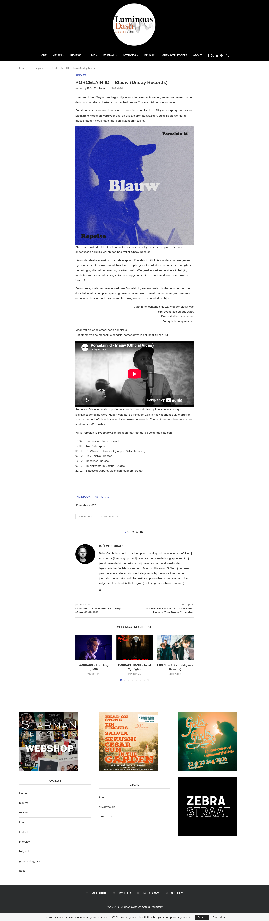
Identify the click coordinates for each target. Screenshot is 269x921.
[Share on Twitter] (136, 532)
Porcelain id (85, 516)
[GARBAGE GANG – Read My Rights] (134, 647)
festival (23, 832)
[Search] (227, 55)
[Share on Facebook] (133, 531)
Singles (38, 68)
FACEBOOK (82, 496)
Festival (108, 55)
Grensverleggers (174, 55)
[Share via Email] (141, 531)
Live (92, 55)
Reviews (75, 55)
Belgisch (150, 55)
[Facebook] (208, 55)
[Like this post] (128, 531)
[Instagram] (217, 55)
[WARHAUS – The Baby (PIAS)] (93, 647)
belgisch (24, 851)
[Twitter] (212, 55)
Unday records (109, 516)
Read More (219, 917)
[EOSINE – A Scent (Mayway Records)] (175, 647)
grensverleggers (29, 861)
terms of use (106, 816)
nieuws (57, 55)
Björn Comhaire (96, 88)
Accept (202, 917)
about (22, 870)
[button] (80, 658)
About (197, 55)
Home (43, 55)
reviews (24, 812)
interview (24, 841)
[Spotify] (221, 55)
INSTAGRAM (102, 496)
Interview (129, 55)
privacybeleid (107, 806)
